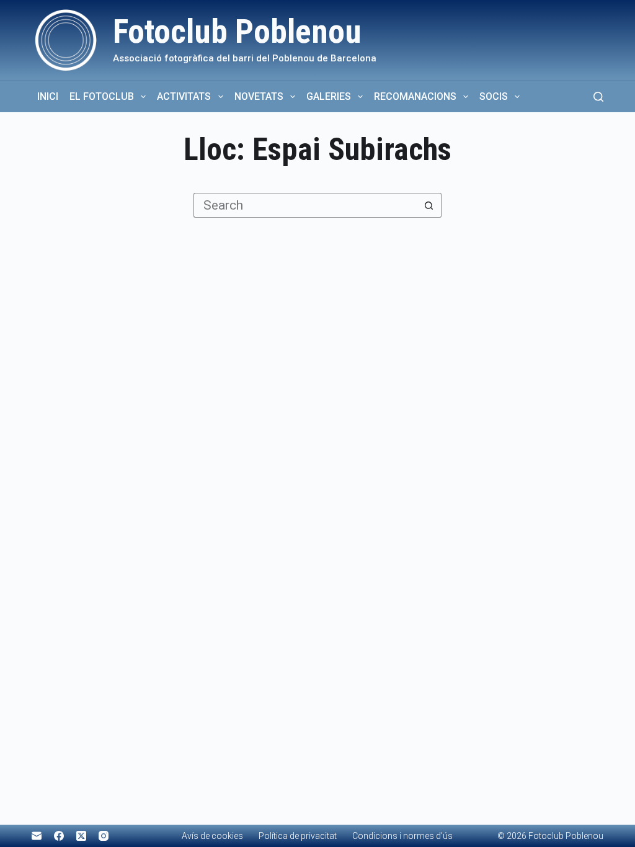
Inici (47, 96)
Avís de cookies (212, 835)
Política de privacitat (298, 835)
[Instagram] (104, 836)
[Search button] (429, 205)
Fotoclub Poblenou (237, 31)
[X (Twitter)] (81, 836)
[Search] (598, 97)
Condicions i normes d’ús (402, 835)
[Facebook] (59, 836)
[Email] (37, 836)
